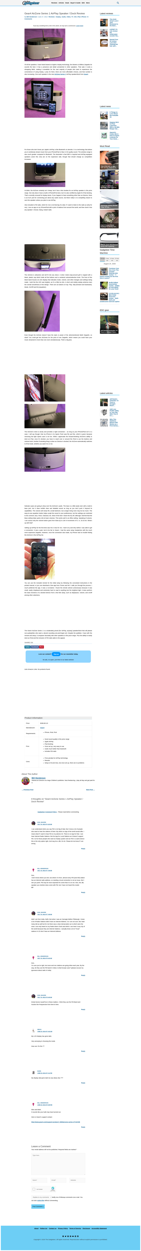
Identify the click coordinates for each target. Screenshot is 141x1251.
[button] (118, 2)
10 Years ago (112, 259)
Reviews (52, 17)
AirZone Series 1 (60, 74)
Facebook (34, 647)
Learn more (79, 25)
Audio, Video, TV (67, 17)
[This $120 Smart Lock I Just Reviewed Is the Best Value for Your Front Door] (104, 23)
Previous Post (27, 789)
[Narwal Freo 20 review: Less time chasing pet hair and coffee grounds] (104, 43)
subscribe (40, 1200)
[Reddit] (78, 1236)
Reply (83, 848)
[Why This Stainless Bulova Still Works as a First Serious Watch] (104, 423)
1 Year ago (102, 258)
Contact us (52, 1228)
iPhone (83, 17)
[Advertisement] (58, 133)
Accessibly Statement (99, 1228)
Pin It (41, 647)
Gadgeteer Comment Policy (47, 812)
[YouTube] (73, 1236)
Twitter (27, 647)
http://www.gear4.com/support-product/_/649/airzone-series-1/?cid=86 (55, 1122)
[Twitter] (65, 1236)
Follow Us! (43, 1228)
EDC (83, 3)
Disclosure (86, 1228)
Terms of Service (75, 1228)
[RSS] (75, 1236)
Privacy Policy (63, 1228)
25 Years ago (117, 259)
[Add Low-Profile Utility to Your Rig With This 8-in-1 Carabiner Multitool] (104, 412)
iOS (75, 17)
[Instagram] (68, 1236)
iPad (79, 17)
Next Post (90, 789)
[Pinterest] (70, 1236)
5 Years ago (107, 259)
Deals (67, 3)
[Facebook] (63, 1236)
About (36, 1228)
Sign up (56, 654)
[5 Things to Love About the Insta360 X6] (104, 115)
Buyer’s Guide (75, 3)
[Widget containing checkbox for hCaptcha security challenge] (43, 1189)
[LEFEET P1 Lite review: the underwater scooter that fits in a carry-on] (104, 33)
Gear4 (86, 74)
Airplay (58, 17)
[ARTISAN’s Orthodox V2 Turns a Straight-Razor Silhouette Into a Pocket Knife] (104, 402)
